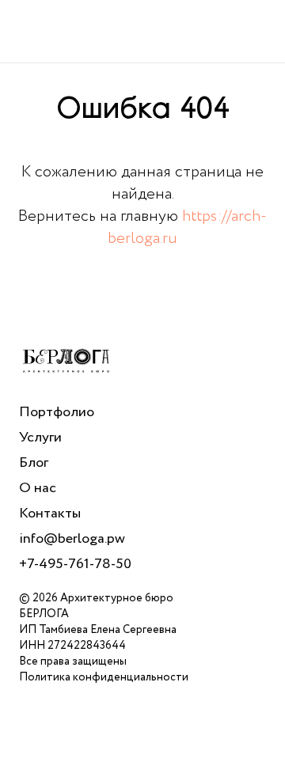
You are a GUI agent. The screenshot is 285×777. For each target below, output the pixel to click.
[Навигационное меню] (258, 32)
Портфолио (56, 412)
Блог (33, 463)
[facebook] (32, 760)
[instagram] (102, 760)
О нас (37, 488)
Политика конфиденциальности (103, 677)
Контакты (50, 513)
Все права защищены (73, 661)
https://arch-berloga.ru (187, 227)
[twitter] (67, 760)
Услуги (40, 437)
